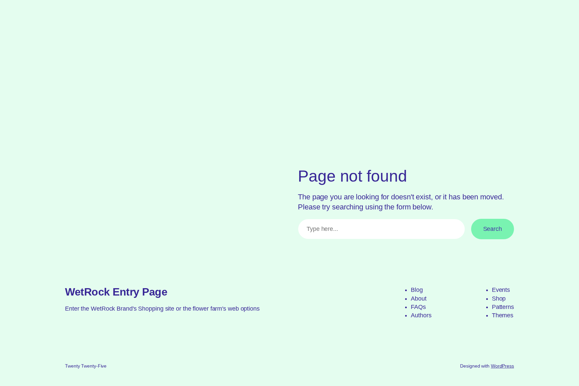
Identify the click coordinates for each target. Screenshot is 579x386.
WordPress (502, 366)
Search (492, 229)
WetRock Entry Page (116, 292)
